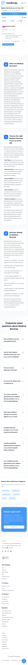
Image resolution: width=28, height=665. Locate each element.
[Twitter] (8, 551)
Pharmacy (4, 615)
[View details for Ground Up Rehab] (14, 37)
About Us (4, 570)
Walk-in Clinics (5, 490)
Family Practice (15, 490)
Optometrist (4, 626)
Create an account (6, 586)
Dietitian (3, 624)
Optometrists (12, 498)
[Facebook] (2, 551)
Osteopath (4, 635)
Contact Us (4, 578)
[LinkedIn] (11, 551)
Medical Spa (4, 646)
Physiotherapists (6, 494)
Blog (3, 574)
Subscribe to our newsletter (8, 590)
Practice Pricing (5, 603)
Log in (3, 588)
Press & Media (5, 572)
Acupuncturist (5, 639)
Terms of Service (6, 660)
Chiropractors (16, 494)
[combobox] (5, 21)
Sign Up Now (4, 599)
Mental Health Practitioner (7, 617)
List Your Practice (5, 597)
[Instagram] (5, 551)
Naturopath (4, 642)
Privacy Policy (14, 660)
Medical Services (12, 29)
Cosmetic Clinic (5, 648)
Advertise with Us (5, 576)
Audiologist (4, 644)
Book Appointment (9, 44)
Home (3, 567)
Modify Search (15, 13)
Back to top (14, 527)
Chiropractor (4, 637)
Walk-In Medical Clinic (7, 613)
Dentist (3, 633)
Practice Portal (5, 601)
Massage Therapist (6, 619)
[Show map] (24, 661)
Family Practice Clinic (6, 611)
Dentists (4, 498)
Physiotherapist (5, 621)
